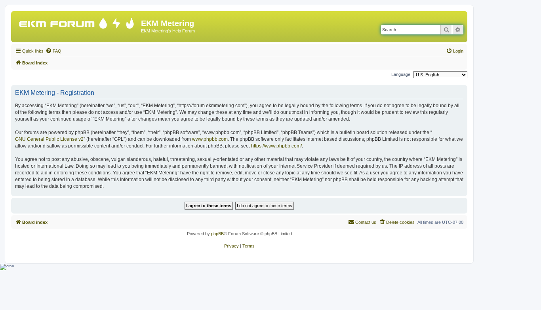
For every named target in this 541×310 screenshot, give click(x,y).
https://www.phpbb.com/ (276, 146)
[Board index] (77, 21)
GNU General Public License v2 (49, 139)
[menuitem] (53, 51)
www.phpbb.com (210, 139)
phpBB (217, 233)
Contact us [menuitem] (365, 222)
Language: (401, 74)
